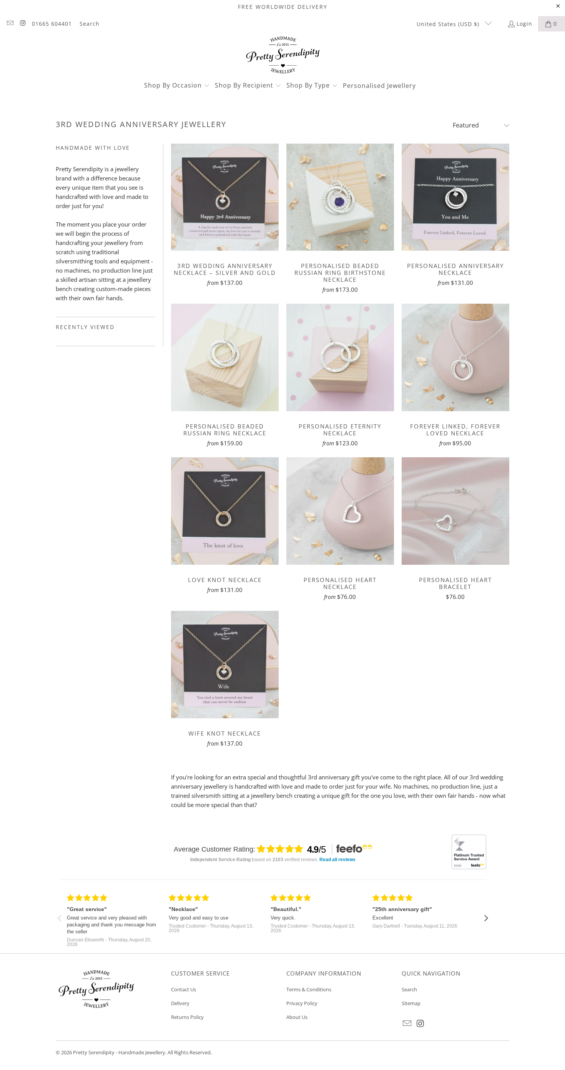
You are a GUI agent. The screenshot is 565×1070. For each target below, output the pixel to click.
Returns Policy (187, 1017)
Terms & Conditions (308, 989)
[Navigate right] (486, 917)
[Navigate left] (59, 917)
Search (90, 23)
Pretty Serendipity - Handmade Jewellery (119, 1052)
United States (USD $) (449, 24)
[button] (177, 86)
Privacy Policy (301, 1003)
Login (524, 23)
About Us (296, 1017)
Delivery (180, 1003)
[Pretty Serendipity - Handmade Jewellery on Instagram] (23, 23)
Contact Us (183, 989)
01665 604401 (52, 23)
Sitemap (411, 1003)
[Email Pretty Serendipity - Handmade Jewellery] (9, 23)
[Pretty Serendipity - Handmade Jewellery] (282, 55)
